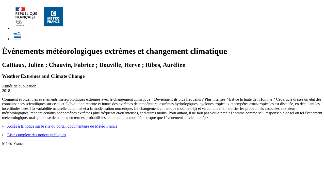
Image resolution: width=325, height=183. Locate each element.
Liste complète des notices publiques (36, 135)
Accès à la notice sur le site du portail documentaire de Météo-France (62, 126)
